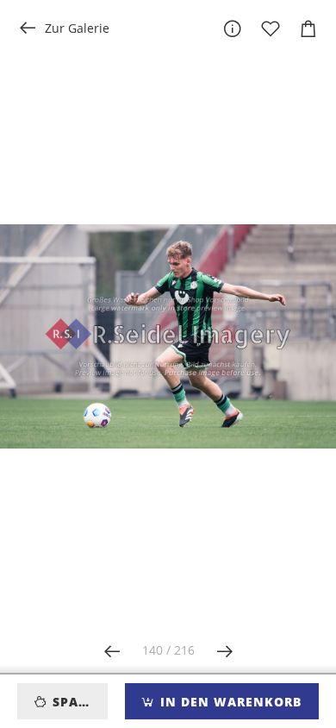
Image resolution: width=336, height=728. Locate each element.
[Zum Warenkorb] (308, 28)
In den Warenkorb (229, 701)
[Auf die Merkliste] (270, 28)
